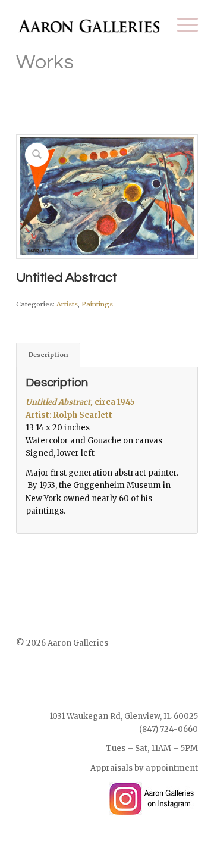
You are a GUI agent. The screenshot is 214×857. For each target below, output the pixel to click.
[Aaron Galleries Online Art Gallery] (89, 24)
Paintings (97, 304)
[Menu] (181, 24)
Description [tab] (48, 355)
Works (45, 62)
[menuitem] (181, 24)
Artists (67, 304)
